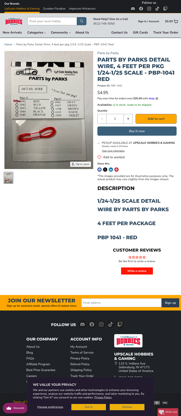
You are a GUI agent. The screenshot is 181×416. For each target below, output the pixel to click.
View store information (113, 151)
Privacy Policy (103, 397)
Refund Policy (80, 364)
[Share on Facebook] (99, 169)
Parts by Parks (108, 53)
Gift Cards (140, 32)
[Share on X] (105, 169)
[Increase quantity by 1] (128, 119)
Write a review (137, 271)
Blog (29, 352)
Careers (31, 376)
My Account (78, 347)
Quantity (102, 110)
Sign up (170, 303)
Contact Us (119, 32)
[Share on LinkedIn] (111, 169)
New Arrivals (12, 32)
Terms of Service (82, 352)
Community (60, 32)
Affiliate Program (38, 364)
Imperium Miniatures (82, 9)
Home (8, 44)
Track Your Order (165, 32)
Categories (35, 32)
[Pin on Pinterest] (116, 169)
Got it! (89, 407)
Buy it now (137, 131)
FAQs (30, 358)
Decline (127, 407)
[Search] (81, 21)
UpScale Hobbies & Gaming (22, 9)
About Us (82, 32)
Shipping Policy (81, 370)
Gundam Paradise (54, 9)
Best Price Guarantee (40, 370)
